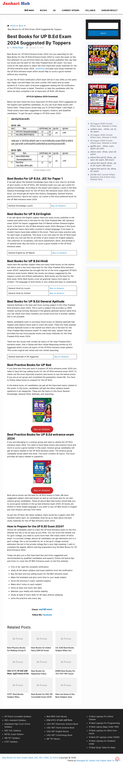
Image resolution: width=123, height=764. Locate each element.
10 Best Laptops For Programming (104, 723)
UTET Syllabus (11, 742)
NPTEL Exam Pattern (13, 734)
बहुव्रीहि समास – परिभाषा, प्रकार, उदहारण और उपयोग (102, 147)
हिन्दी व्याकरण (29, 10)
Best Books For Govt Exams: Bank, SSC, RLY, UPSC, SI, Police (30, 757)
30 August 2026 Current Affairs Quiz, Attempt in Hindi (103, 124)
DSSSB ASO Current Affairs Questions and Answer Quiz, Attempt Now (103, 177)
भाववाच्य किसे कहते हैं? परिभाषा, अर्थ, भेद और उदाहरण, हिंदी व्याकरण (103, 164)
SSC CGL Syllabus (12, 730)
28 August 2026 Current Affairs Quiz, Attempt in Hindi (103, 141)
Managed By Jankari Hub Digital (91, 760)
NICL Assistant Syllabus (15, 720)
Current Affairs (70, 10)
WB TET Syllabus (12, 738)
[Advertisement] (103, 225)
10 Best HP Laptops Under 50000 (104, 737)
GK (54, 10)
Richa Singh (18, 47)
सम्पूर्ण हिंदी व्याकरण (45, 609)
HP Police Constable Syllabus (17, 716)
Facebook (47, 615)
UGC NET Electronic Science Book (62, 724)
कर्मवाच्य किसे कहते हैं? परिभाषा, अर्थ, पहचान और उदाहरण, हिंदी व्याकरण (103, 158)
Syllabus (90, 10)
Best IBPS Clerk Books (57, 716)
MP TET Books (53, 739)
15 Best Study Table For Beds (102, 747)
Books (43, 10)
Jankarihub (40, 68)
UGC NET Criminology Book (59, 735)
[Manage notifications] (117, 759)
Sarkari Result (109, 10)
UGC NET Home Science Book (60, 727)
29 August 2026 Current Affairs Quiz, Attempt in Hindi (103, 136)
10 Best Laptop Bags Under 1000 (104, 727)
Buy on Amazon (58, 206)
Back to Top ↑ (114, 760)
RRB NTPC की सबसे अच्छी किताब (59, 720)
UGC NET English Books (58, 731)
